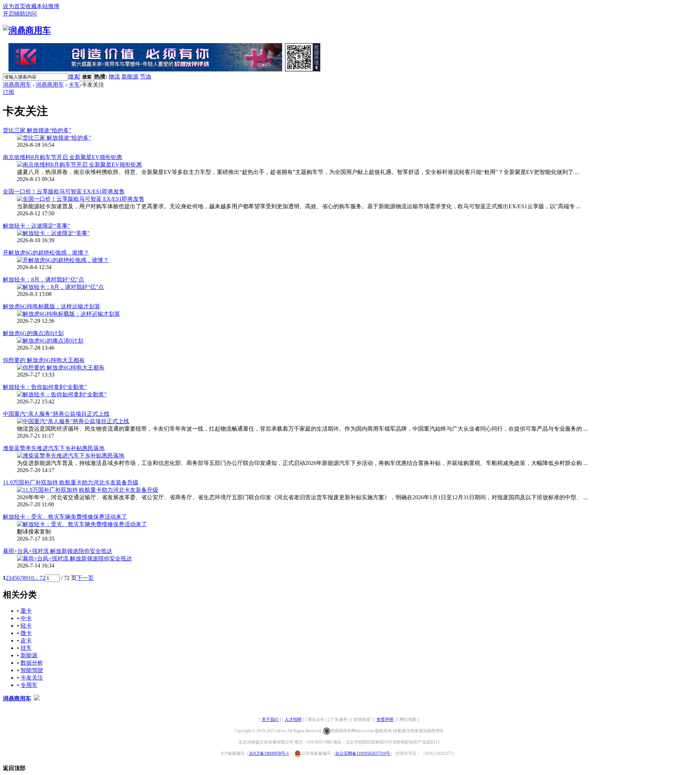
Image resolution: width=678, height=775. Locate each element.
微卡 (26, 633)
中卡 (26, 618)
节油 (145, 77)
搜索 (73, 77)
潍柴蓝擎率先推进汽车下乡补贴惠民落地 (54, 448)
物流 (114, 77)
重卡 (26, 611)
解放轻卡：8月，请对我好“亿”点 (43, 279)
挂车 (26, 648)
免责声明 (384, 719)
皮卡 (26, 640)
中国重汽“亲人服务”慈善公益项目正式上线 (56, 414)
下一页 (85, 578)
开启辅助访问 (20, 14)
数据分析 (31, 663)
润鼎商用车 (17, 85)
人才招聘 (293, 719)
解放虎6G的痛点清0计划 (33, 333)
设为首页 (14, 6)
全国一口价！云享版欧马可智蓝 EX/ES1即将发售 (64, 191)
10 (31, 578)
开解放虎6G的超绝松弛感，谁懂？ (46, 253)
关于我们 (270, 719)
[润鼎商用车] (27, 30)
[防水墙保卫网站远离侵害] (37, 698)
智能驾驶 (31, 670)
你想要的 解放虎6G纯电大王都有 (44, 360)
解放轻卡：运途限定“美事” (36, 226)
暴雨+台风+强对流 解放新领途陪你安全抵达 (57, 551)
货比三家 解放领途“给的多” (37, 130)
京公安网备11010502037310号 (362, 753)
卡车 (74, 85)
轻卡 (26, 626)
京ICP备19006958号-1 (269, 753)
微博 (53, 6)
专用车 (28, 685)
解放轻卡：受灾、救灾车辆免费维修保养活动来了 (65, 517)
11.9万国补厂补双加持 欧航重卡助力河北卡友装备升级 (70, 482)
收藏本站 (36, 6)
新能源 (129, 77)
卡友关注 (31, 678)
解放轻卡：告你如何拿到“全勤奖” (45, 387)
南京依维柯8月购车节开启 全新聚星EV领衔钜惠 (62, 157)
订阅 (8, 92)
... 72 (39, 578)
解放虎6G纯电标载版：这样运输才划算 (51, 306)
